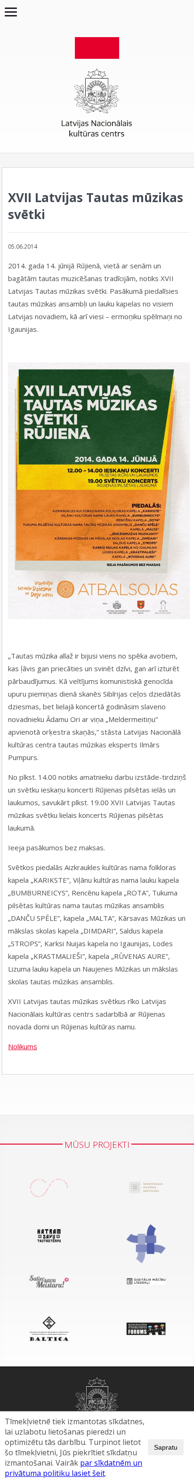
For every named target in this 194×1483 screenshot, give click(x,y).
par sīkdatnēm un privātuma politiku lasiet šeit (73, 1468)
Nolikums (22, 1046)
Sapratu (166, 1447)
